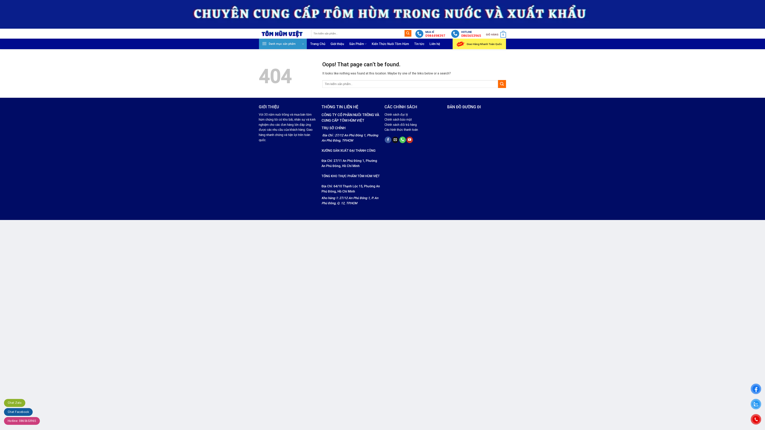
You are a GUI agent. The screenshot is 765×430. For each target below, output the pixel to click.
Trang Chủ (317, 44)
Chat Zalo (15, 403)
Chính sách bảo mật (398, 119)
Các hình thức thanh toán (401, 130)
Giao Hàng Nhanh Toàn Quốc (484, 44)
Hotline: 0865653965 (22, 421)
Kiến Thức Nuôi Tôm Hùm (390, 44)
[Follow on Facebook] (388, 140)
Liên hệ (435, 44)
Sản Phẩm (356, 44)
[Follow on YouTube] (409, 140)
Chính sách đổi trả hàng (400, 125)
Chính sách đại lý (396, 114)
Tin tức (419, 44)
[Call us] (402, 140)
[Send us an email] (395, 140)
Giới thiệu (337, 44)
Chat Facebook (18, 412)
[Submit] (408, 33)
